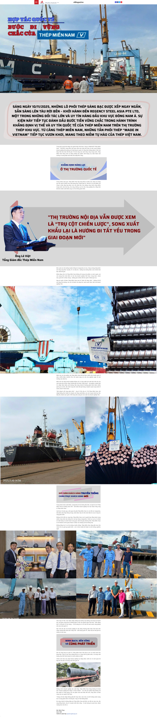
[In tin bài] (115, 2)
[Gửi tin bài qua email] (121, 2)
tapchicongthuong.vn (72, 713)
